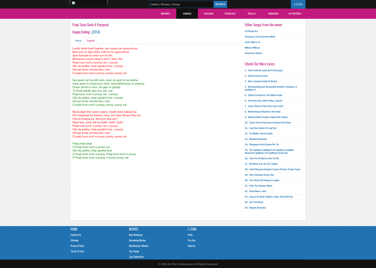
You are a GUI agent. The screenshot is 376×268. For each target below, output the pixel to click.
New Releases (136, 235)
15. (269, 151)
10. (268, 122)
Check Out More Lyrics (260, 63)
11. (260, 128)
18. (273, 169)
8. (262, 111)
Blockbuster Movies (138, 246)
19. (259, 175)
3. (261, 81)
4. (271, 88)
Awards (273, 13)
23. (269, 196)
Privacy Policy (77, 246)
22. (255, 191)
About (78, 40)
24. (254, 202)
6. (263, 100)
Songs (187, 13)
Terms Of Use (77, 251)
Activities (294, 13)
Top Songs (134, 251)
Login (298, 4)
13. (256, 139)
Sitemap (74, 240)
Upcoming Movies (137, 240)
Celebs (208, 13)
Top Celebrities (136, 257)
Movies (165, 13)
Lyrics (91, 40)
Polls (252, 13)
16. (262, 158)
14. (262, 144)
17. (261, 164)
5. (263, 95)
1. (264, 70)
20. (262, 180)
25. (255, 207)
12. (258, 133)
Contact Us (75, 235)
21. (258, 185)
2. (256, 76)
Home (73, 229)
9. (266, 117)
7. (264, 106)
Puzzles (230, 13)
